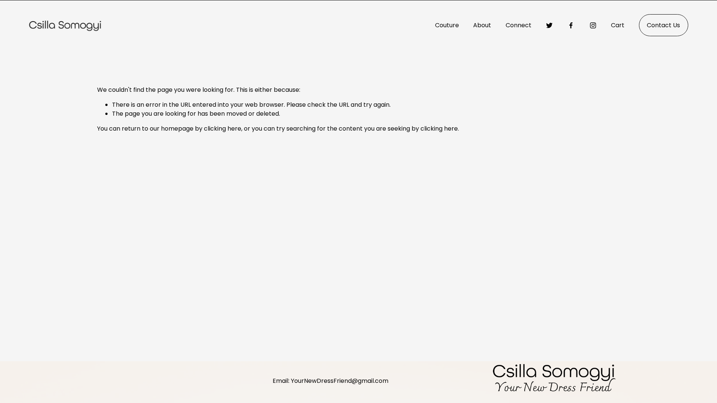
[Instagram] (593, 25)
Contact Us (663, 25)
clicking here (222, 128)
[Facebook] (571, 25)
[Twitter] (549, 25)
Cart (617, 25)
